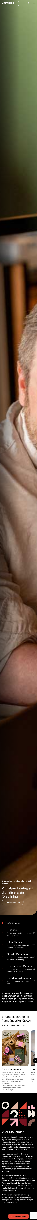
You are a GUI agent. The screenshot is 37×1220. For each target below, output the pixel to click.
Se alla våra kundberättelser (11, 1025)
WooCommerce (25, 1178)
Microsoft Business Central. (20, 1183)
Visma (4, 1183)
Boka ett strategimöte (18, 1216)
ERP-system (26, 1180)
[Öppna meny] (34, 3)
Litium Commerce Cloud (14, 1177)
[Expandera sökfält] (28, 3)
